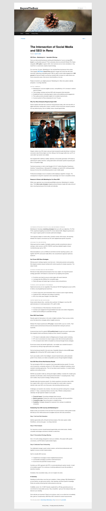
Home (21, 33)
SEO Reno (40, 71)
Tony (54, 500)
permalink (64, 500)
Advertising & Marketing (46, 500)
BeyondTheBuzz (29, 8)
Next (84, 38)
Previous (22, 38)
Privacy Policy (35, 33)
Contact (27, 33)
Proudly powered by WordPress (57, 505)
